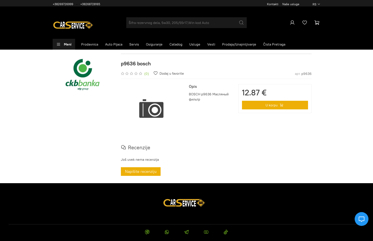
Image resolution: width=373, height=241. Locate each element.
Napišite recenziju (140, 171)
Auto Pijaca (113, 44)
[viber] (147, 233)
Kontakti (272, 4)
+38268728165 (90, 4)
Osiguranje (154, 44)
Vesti (211, 44)
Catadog (175, 44)
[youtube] (206, 233)
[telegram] (186, 233)
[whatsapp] (167, 233)
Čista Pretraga (274, 44)
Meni (67, 44)
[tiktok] (226, 233)
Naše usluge (290, 4)
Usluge (194, 44)
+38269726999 (63, 4)
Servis (134, 44)
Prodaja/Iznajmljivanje (239, 44)
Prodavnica (89, 44)
